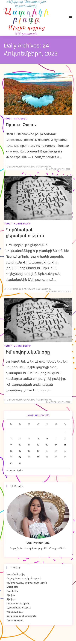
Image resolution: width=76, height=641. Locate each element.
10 (20, 444)
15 (65, 444)
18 (29, 450)
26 (38, 457)
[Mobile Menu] (60, 17)
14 (56, 444)
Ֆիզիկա (11, 599)
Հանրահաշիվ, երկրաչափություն (27, 582)
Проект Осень (21, 124)
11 (29, 444)
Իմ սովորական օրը (28, 352)
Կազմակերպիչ (16, 574)
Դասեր (8, 118)
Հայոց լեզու (22, 223)
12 (38, 444)
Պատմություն (15, 612)
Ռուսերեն (20, 118)
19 (38, 450)
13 (47, 444)
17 (20, 450)
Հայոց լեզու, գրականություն (24, 578)
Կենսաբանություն (18, 603)
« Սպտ (11, 470)
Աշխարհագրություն (19, 607)
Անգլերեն (12, 586)
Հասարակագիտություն (21, 616)
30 (11, 463)
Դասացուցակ (15, 620)
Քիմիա (11, 595)
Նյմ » (20, 470)
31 (20, 463)
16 (11, 450)
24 (20, 457)
